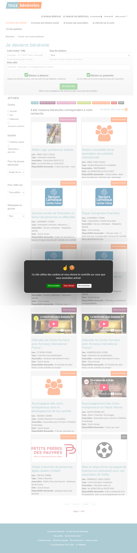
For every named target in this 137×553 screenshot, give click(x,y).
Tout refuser (69, 286)
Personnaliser (84, 286)
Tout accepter (54, 286)
